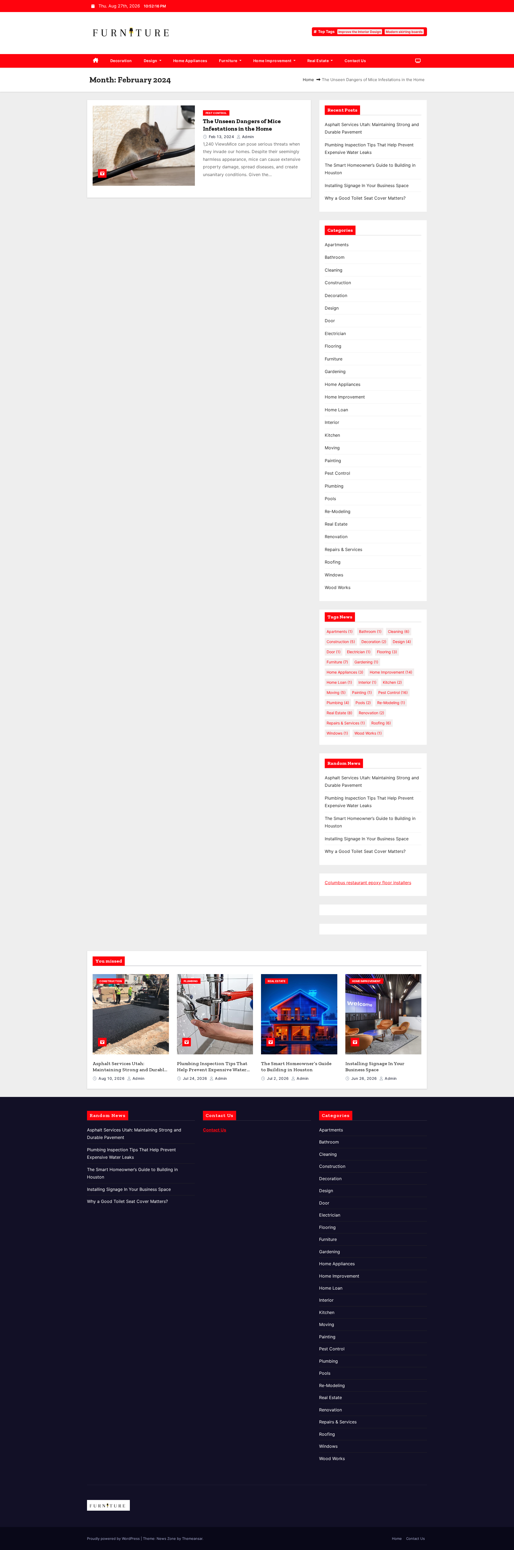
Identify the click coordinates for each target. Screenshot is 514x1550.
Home (308, 79)
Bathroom (335, 257)
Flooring (333, 346)
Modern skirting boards (404, 32)
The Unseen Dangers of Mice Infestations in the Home (242, 124)
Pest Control (216, 113)
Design (151, 60)
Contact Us (355, 60)
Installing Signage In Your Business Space (367, 185)
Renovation (336, 536)
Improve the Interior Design (359, 32)
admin (247, 136)
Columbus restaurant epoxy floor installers (368, 882)
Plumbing (334, 486)
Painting (333, 460)
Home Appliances (190, 60)
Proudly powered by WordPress (114, 1538)
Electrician (335, 333)
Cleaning (333, 270)
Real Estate (318, 60)
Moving (332, 447)
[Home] (95, 61)
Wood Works (337, 587)
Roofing (333, 562)
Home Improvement (273, 60)
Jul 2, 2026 (278, 1078)
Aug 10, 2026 (112, 1078)
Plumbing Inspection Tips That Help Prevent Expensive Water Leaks (212, 1069)
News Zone (166, 1538)
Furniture (228, 60)
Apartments (337, 244)
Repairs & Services (343, 549)
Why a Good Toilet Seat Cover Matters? (367, 198)
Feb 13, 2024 (222, 136)
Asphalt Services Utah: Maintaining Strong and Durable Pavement (130, 1069)
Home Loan (336, 409)
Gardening (335, 371)
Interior (332, 422)
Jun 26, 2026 (364, 1078)
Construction (338, 282)
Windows (334, 575)
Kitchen (332, 435)
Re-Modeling (337, 511)
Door (330, 320)
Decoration (121, 60)
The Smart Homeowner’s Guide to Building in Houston (296, 1067)
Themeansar (192, 1538)
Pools (330, 498)
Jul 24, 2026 (196, 1078)
